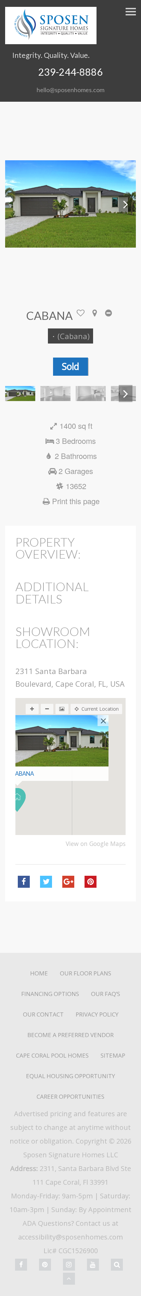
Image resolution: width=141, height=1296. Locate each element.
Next (125, 204)
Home (39, 973)
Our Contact (43, 1014)
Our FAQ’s (105, 994)
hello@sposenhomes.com (70, 90)
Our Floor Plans (85, 973)
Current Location (100, 709)
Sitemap (113, 1055)
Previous (15, 204)
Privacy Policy (97, 1014)
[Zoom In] (32, 709)
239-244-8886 (70, 72)
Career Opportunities (70, 1096)
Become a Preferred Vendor (70, 1035)
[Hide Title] (109, 315)
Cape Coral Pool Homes (52, 1055)
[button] (17, 799)
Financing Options (50, 994)
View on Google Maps (96, 844)
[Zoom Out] (47, 709)
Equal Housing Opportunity (70, 1076)
